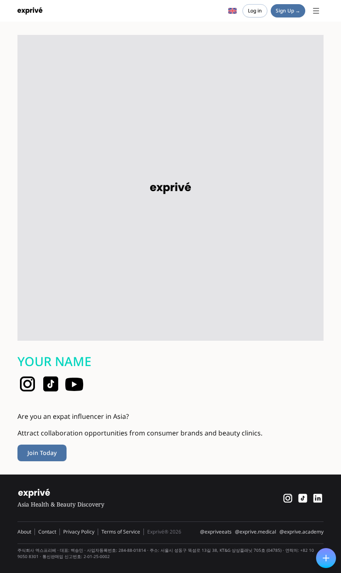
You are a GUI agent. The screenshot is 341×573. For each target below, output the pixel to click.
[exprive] (303, 498)
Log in (255, 10)
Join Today (42, 453)
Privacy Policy (78, 531)
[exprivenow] (288, 498)
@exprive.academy (301, 532)
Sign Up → (288, 10)
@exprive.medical (255, 532)
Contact (47, 531)
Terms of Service (120, 531)
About (24, 531)
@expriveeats (216, 532)
